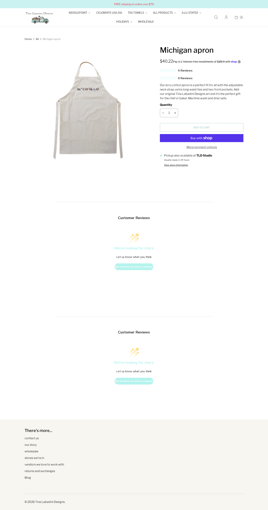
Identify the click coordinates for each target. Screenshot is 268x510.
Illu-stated (190, 13)
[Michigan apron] (87, 107)
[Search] (216, 17)
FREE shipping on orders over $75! (134, 4)
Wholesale (146, 22)
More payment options (202, 147)
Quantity (166, 105)
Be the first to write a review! (134, 266)
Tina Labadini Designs (50, 502)
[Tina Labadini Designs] (39, 17)
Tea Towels (136, 13)
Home (28, 38)
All (37, 38)
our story (31, 445)
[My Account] (226, 17)
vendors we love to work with (44, 464)
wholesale (31, 451)
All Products (163, 13)
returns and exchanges (40, 471)
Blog (28, 477)
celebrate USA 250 (109, 13)
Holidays (122, 22)
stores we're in (34, 458)
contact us (32, 438)
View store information (176, 165)
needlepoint (78, 13)
